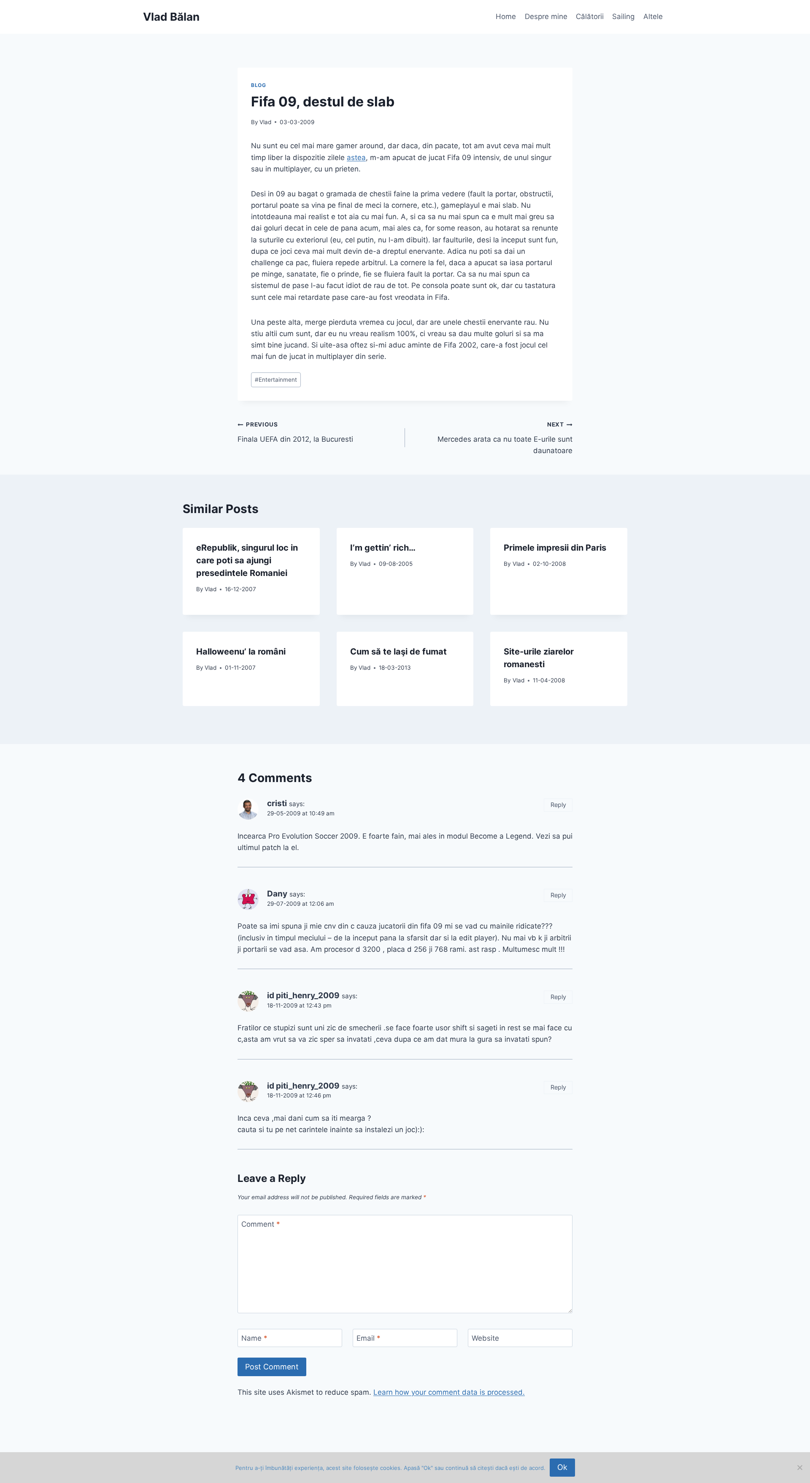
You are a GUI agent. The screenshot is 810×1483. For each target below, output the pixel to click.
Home (506, 16)
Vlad (265, 122)
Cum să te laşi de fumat (398, 651)
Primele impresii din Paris (555, 548)
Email (368, 1338)
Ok (562, 1467)
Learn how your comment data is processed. (449, 1392)
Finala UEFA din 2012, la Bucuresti (295, 432)
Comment (260, 1224)
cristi (277, 803)
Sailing (623, 16)
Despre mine (546, 16)
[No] (799, 1467)
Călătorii (590, 16)
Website (485, 1338)
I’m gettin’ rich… (383, 548)
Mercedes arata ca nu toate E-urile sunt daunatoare (504, 438)
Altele (653, 16)
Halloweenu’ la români (241, 651)
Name (254, 1338)
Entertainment (276, 379)
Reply (558, 804)
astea (356, 157)
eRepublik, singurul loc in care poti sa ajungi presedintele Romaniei (247, 560)
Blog (258, 85)
